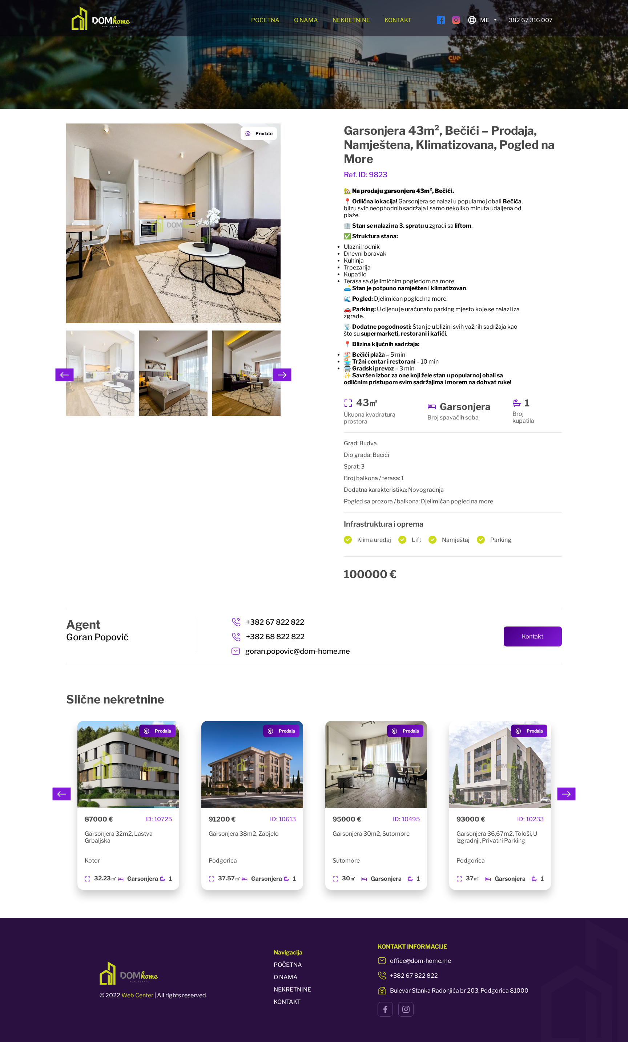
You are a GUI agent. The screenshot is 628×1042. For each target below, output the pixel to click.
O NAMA (306, 20)
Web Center (137, 995)
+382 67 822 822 (275, 622)
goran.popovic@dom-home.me (297, 651)
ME (484, 20)
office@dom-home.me (420, 960)
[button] (65, 375)
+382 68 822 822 (275, 636)
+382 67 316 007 (529, 20)
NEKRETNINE (351, 20)
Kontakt (532, 636)
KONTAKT (398, 20)
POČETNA (265, 20)
